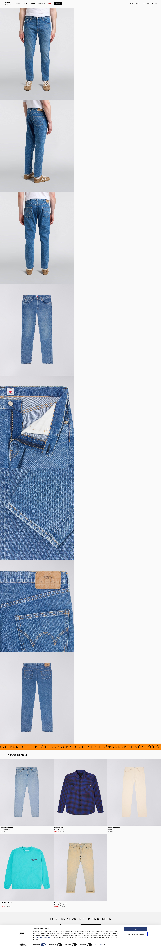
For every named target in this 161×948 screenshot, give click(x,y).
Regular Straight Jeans (114, 828)
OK (136, 929)
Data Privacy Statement (43, 937)
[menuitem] (17, 3)
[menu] (38, 3)
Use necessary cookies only (135, 934)
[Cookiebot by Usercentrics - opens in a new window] (22, 944)
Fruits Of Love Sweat (6, 904)
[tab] (70, 3)
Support (148, 3)
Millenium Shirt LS (59, 828)
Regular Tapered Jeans (7, 828)
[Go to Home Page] (7, 3)
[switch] (59, 944)
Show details (99, 944)
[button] (154, 3)
